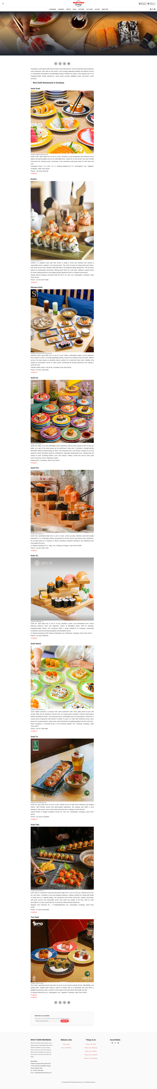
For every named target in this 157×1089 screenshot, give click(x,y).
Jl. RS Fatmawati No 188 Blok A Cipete (41, 1065)
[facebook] (112, 1043)
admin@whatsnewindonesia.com (43, 1072)
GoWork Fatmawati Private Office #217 (41, 1063)
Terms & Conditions (66, 1047)
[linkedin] (118, 1043)
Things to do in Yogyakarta (91, 1058)
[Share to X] (60, 1002)
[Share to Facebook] (55, 1002)
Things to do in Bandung (90, 1047)
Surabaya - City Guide (36, 125)
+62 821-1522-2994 (38, 1070)
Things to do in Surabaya (90, 1054)
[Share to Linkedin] (64, 1002)
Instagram (34, 173)
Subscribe (65, 1021)
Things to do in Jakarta (91, 1051)
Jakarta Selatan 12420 (36, 1068)
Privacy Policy (66, 1044)
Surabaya (34, 997)
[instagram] (115, 1043)
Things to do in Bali (91, 1044)
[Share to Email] (68, 1002)
